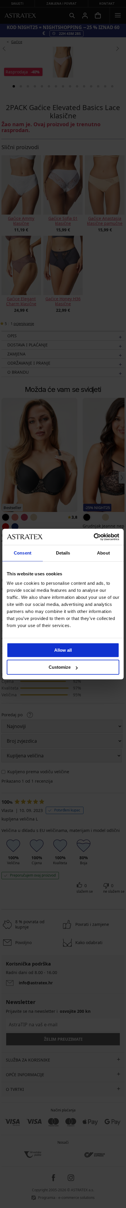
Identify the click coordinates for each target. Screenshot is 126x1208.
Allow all (63, 650)
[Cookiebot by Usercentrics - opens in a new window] (93, 537)
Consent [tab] (22, 552)
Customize (60, 667)
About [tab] (103, 552)
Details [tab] (63, 552)
